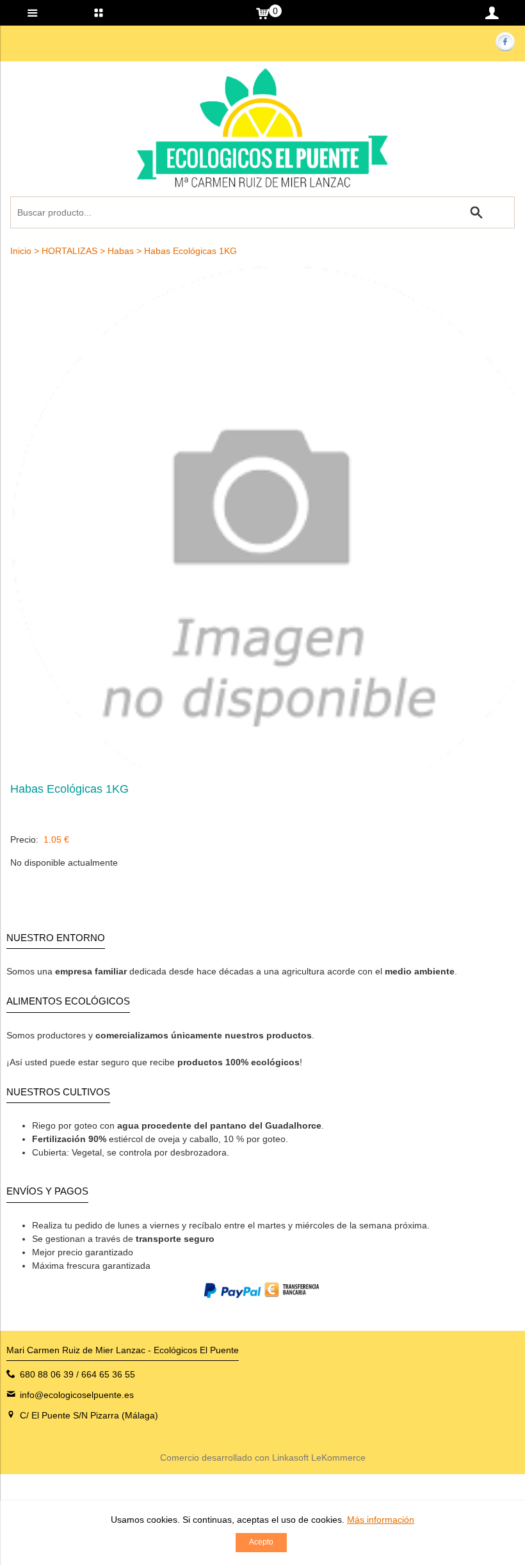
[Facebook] (505, 48)
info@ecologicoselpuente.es (77, 1395)
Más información (380, 1519)
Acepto (261, 1541)
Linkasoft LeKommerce (319, 1457)
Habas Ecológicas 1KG (190, 251)
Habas (121, 251)
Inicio (20, 251)
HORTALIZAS (69, 251)
